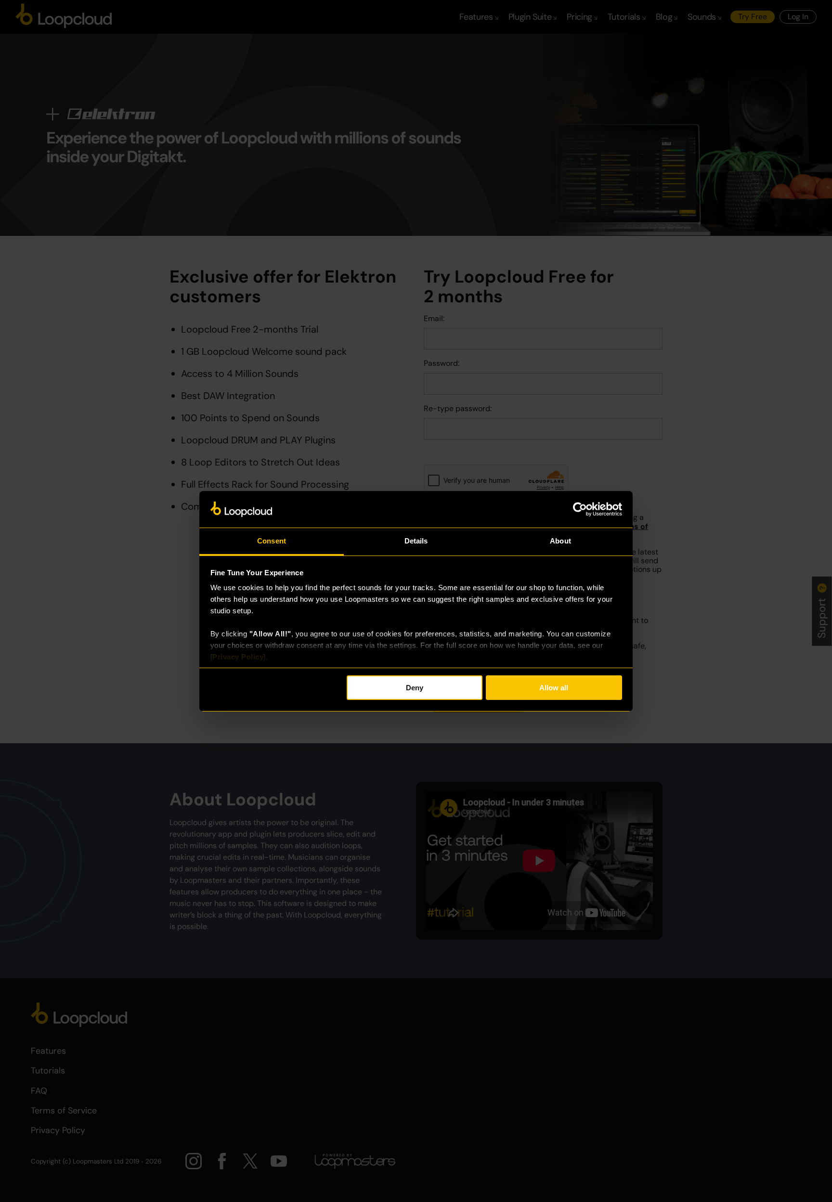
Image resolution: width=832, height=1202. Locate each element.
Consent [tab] (271, 541)
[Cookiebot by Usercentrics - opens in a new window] (580, 509)
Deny (414, 688)
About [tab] (560, 541)
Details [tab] (416, 541)
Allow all (553, 688)
